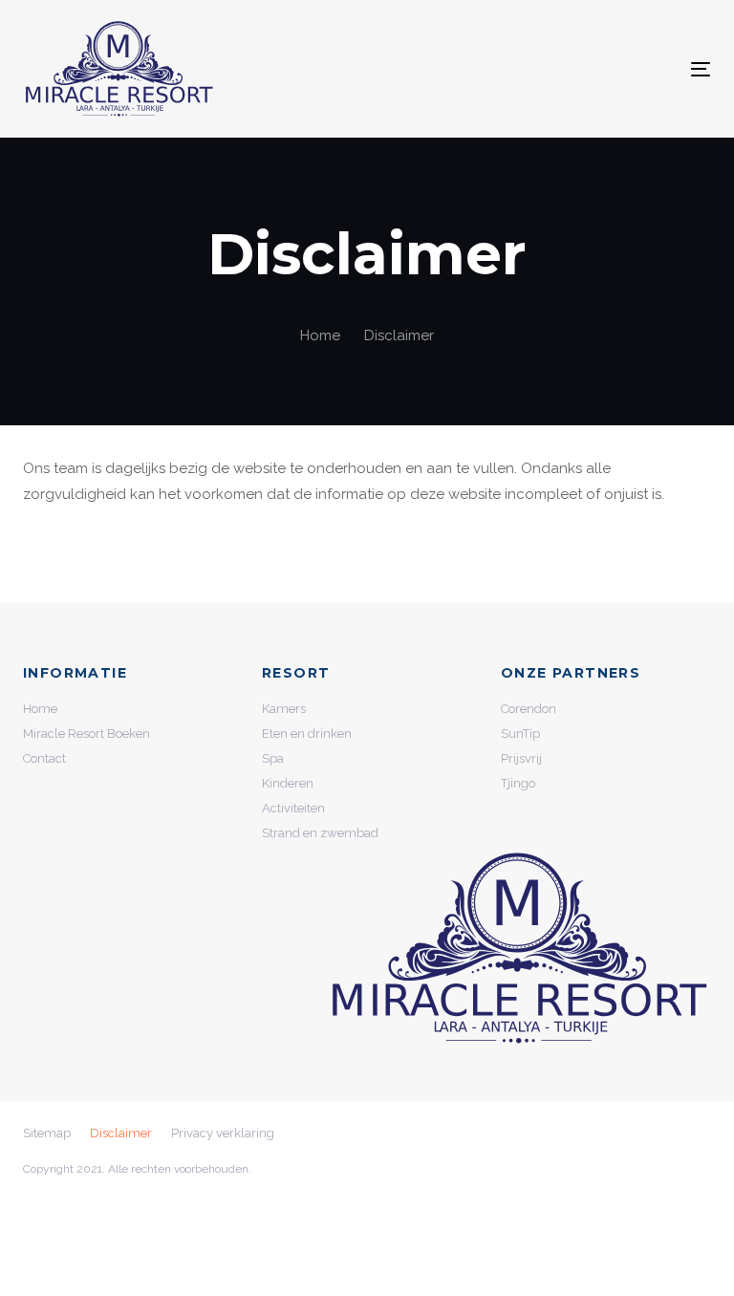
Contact (44, 758)
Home (40, 709)
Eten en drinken (307, 733)
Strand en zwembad (320, 833)
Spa (273, 758)
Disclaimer (121, 1133)
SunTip (520, 733)
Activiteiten (293, 808)
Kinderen (287, 783)
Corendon (528, 709)
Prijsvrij (521, 758)
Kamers (284, 709)
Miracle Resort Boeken (86, 733)
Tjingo (518, 783)
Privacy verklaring (222, 1133)
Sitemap (47, 1133)
